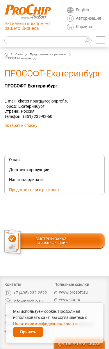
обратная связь (83, 343)
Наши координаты (26, 179)
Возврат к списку (20, 125)
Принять (28, 332)
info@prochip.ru (28, 301)
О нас (19, 54)
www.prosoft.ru (73, 292)
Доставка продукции (29, 169)
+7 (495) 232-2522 (30, 292)
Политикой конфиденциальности (45, 323)
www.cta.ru (69, 299)
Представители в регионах (48, 54)
